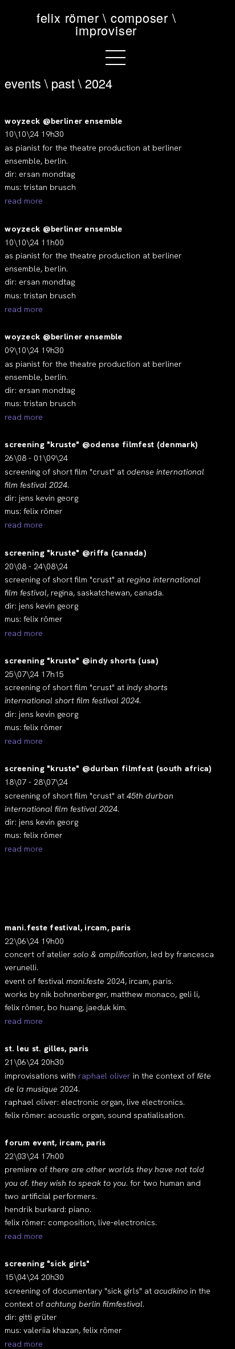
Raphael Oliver (104, 1076)
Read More (24, 201)
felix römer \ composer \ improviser (106, 23)
